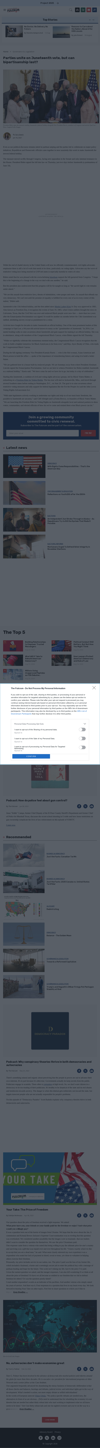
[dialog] (50, 724)
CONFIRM (31, 756)
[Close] (94, 688)
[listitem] (50, 723)
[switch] (82, 729)
